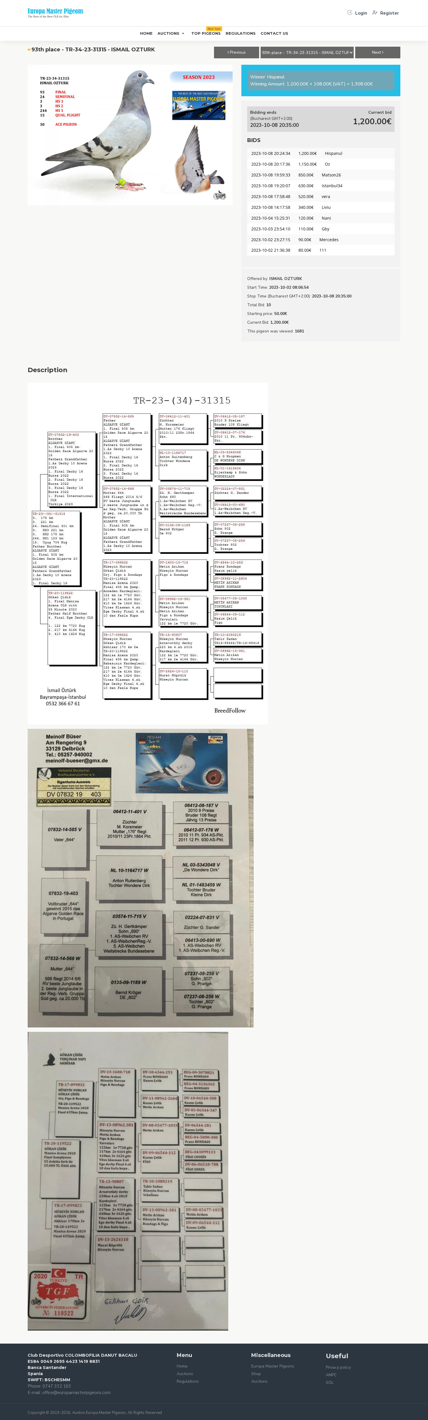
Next (377, 52)
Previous (237, 52)
